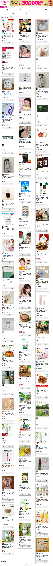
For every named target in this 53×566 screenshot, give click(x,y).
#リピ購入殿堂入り (5, 93)
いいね (11, 42)
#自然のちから (25, 221)
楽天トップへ (49, 6)
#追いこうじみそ (8, 94)
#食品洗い (21, 221)
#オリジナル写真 (6, 308)
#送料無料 (4, 440)
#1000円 (24, 141)
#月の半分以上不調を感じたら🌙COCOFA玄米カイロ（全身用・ (7, 256)
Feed (6, 10)
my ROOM (46, 10)
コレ (5, 42)
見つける (19, 10)
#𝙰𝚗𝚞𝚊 (37, 555)
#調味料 (28, 196)
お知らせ (33, 10)
